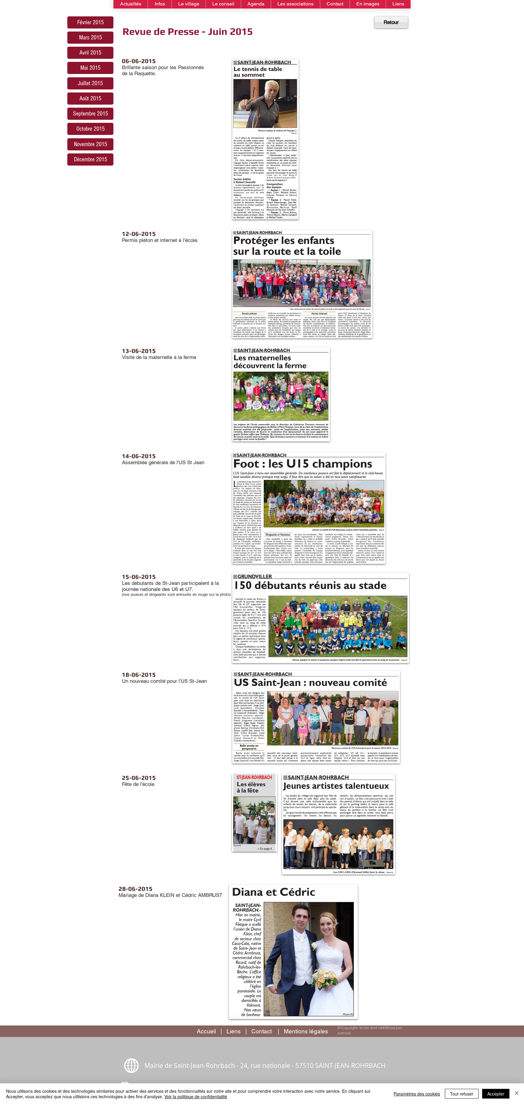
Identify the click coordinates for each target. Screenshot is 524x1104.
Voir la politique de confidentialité (195, 1096)
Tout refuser (461, 1094)
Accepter (495, 1094)
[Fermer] (516, 1093)
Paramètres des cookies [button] (417, 1094)
